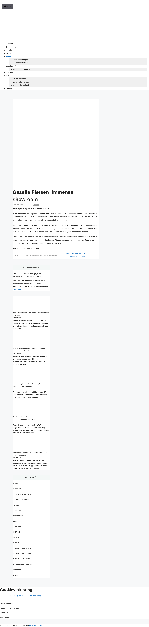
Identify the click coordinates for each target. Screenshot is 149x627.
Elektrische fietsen (20, 63)
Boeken (9, 88)
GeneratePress (35, 625)
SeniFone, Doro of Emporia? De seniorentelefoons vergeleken (25, 418)
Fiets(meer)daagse (20, 60)
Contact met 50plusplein (9, 608)
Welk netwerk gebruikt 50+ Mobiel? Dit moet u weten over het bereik (30, 349)
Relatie (9, 50)
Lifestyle (9, 44)
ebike (27, 255)
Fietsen (9, 56)
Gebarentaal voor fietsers (75, 257)
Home (8, 41)
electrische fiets (36, 255)
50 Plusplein (4, 613)
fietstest (54, 255)
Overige (16, 532)
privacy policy (17, 596)
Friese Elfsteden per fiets (75, 254)
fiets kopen (47, 255)
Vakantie (9, 76)
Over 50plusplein (6, 603)
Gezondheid (11, 47)
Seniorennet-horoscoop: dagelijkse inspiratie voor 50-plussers (30, 454)
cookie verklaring (34, 596)
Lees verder (37, 468)
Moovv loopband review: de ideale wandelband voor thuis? (31, 314)
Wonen (9, 53)
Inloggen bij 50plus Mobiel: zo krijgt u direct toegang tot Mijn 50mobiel (29, 385)
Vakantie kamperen (20, 79)
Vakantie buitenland (21, 85)
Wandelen (10, 66)
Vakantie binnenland (21, 82)
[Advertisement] (74, 24)
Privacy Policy (5, 617)
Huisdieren (17, 521)
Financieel (17, 510)
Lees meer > (18, 290)
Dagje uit (9, 72)
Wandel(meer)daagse (21, 69)
